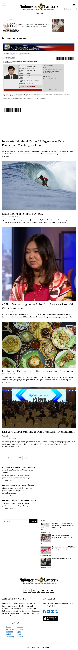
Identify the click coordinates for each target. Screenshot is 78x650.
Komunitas (21, 629)
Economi (9, 632)
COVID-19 (10, 629)
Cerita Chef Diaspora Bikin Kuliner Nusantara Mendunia (37, 371)
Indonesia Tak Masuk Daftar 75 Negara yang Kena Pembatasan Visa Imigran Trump (18, 469)
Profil (19, 634)
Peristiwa (20, 636)
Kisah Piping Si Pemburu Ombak (22, 213)
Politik (8, 634)
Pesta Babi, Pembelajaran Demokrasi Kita (19, 500)
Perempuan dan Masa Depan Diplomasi (18, 485)
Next (27, 458)
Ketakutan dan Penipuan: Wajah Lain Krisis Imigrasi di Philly (63, 548)
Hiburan (20, 627)
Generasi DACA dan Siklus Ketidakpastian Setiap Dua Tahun (62, 536)
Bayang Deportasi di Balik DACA (62, 558)
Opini (19, 632)
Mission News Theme (33, 647)
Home (8, 627)
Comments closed (8, 480)
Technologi (10, 636)
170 (19, 458)
